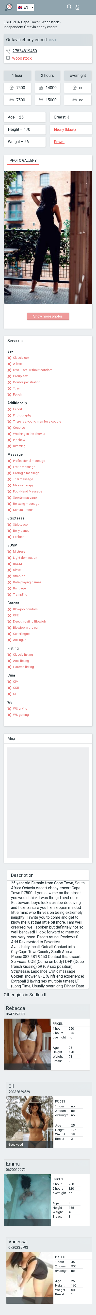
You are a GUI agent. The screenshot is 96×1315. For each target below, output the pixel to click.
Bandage (19, 588)
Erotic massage (24, 467)
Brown (59, 142)
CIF (15, 694)
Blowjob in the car (25, 627)
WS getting (21, 715)
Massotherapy (23, 485)
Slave (17, 570)
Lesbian (18, 537)
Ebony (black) (65, 129)
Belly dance (21, 530)
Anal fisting (21, 661)
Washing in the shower (29, 434)
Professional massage (29, 461)
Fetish (17, 394)
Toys (16, 388)
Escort (17, 409)
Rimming (19, 446)
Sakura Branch (23, 510)
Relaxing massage (26, 503)
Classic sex (21, 357)
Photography (22, 415)
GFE (16, 615)
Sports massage (25, 497)
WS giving (20, 708)
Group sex (20, 376)
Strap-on (19, 576)
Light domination (25, 557)
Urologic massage (26, 473)
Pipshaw (19, 440)
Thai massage (23, 479)
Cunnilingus (21, 634)
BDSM (17, 564)
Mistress (19, 551)
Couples (19, 427)
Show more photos (48, 316)
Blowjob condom (25, 609)
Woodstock (50, 22)
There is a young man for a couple (37, 421)
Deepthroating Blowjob (29, 621)
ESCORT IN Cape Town (21, 22)
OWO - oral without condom (32, 370)
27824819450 (25, 51)
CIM (15, 681)
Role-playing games (27, 582)
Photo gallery (23, 160)
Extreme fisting (23, 667)
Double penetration (26, 382)
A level (17, 364)
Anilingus (19, 640)
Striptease (20, 524)
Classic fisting (23, 654)
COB (16, 688)
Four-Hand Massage (27, 491)
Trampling (20, 594)
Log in (78, 5)
